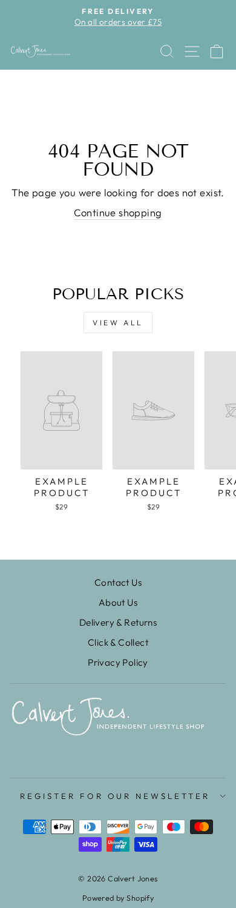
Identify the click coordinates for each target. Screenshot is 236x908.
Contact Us (118, 582)
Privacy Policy (118, 662)
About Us (118, 602)
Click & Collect (118, 642)
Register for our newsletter (115, 796)
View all (118, 322)
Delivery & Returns (118, 622)
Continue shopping (118, 212)
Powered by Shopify (118, 898)
